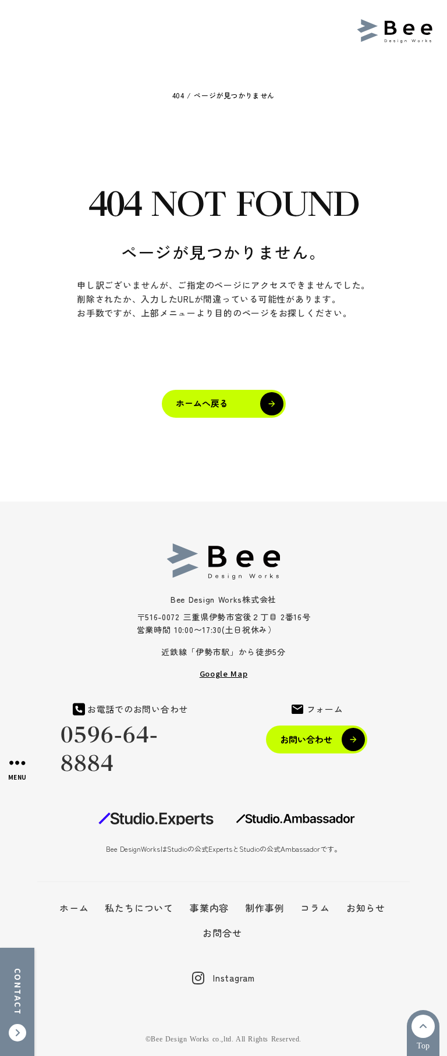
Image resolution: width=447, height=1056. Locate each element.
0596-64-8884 (109, 749)
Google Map (224, 673)
